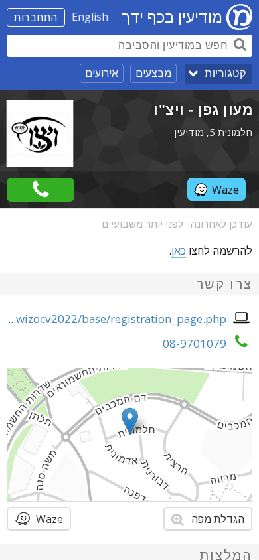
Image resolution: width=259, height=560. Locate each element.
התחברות (36, 17)
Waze (225, 189)
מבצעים (153, 73)
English (90, 16)
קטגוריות (225, 73)
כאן (178, 250)
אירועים (101, 73)
